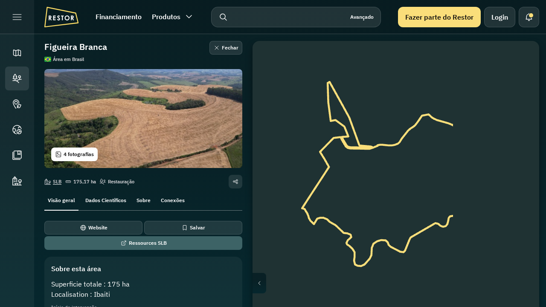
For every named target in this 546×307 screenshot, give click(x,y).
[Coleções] (17, 155)
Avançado (362, 17)
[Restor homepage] (61, 17)
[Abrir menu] (17, 17)
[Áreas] (17, 78)
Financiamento (119, 16)
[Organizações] (17, 181)
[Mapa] (17, 53)
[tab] (61, 199)
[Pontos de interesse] (17, 104)
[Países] (17, 130)
